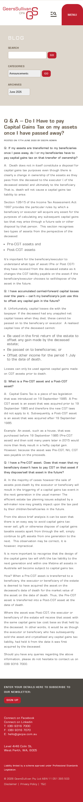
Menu (72, 15)
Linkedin (26, 722)
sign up (12, 700)
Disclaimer (10, 784)
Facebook (27, 718)
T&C (43, 784)
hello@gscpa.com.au (22, 734)
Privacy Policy (28, 784)
